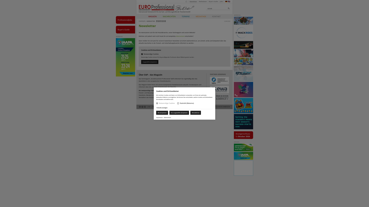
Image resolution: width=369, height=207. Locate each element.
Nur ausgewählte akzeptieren (179, 113)
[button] (178, 103)
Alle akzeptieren (162, 113)
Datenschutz (167, 117)
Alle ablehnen (195, 113)
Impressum (159, 117)
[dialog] (184, 103)
